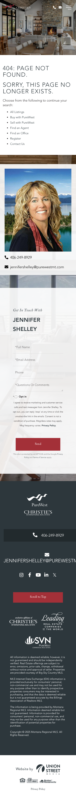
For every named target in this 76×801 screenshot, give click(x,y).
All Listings (17, 112)
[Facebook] (29, 575)
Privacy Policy (49, 425)
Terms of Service (39, 457)
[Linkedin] (46, 575)
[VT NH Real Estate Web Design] (38, 769)
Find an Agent (19, 128)
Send (38, 444)
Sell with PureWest (22, 122)
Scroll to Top (38, 597)
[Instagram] (21, 575)
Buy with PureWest (22, 117)
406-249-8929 (21, 257)
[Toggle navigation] (68, 7)
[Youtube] (38, 575)
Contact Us (17, 144)
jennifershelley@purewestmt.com (37, 267)
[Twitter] (54, 575)
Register (15, 138)
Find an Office (19, 133)
